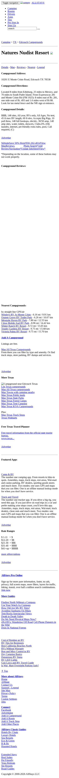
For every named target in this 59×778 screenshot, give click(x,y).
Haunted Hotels (9, 746)
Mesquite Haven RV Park (14, 320)
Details (4, 67)
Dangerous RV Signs (11, 657)
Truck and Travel (9, 497)
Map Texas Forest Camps (14, 400)
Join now (5, 590)
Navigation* (15, 148)
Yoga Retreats (8, 763)
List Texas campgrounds (13, 386)
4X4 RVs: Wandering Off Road (17, 622)
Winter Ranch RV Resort (13, 326)
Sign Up (12, 25)
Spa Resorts (7, 738)
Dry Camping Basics (11, 654)
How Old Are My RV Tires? (15, 608)
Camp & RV (7, 474)
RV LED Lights (9, 660)
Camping (12, 8)
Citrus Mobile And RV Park (15, 323)
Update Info (27, 148)
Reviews (21, 67)
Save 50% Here (17, 143)
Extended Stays (9, 754)
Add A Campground (11, 715)
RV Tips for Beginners (12, 643)
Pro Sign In (13, 22)
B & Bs (5, 743)
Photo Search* (31, 146)
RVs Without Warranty (12, 648)
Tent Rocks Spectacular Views (16, 613)
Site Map (5, 690)
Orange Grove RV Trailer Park (16, 317)
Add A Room (8, 718)
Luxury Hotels (8, 735)
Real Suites (6, 757)
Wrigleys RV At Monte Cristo (16, 314)
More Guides (8, 596)
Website (5, 143)
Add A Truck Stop (10, 721)
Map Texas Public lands (13, 395)
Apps (10, 17)
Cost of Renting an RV (12, 640)
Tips (10, 19)
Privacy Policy (8, 693)
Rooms (11, 11)
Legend (41, 67)
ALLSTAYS (37, 2)
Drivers (11, 14)
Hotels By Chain (9, 732)
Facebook (6, 710)
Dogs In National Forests (13, 627)
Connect (5, 707)
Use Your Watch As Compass (16, 605)
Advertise (6, 137)
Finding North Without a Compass (18, 602)
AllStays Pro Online (11, 575)
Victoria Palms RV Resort (14, 331)
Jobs (3, 701)
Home (4, 679)
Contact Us (6, 685)
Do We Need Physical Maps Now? (18, 619)
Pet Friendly (7, 760)
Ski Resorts (7, 766)
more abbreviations (10, 554)
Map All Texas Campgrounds (16, 349)
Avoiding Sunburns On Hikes (16, 610)
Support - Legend (10, 687)
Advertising (7, 712)
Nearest (31, 67)
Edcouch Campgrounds (31, 42)
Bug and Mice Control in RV (15, 651)
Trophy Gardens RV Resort (15, 328)
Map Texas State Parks (12, 398)
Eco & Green (7, 740)
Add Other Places (10, 724)
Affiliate (5, 682)
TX (15, 42)
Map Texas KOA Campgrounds (17, 406)
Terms (4, 696)
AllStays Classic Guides (13, 729)
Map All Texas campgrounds (15, 389)
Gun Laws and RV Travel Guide (17, 662)
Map (12, 67)
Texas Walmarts (9, 417)
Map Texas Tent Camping (14, 403)
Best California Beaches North (16, 645)
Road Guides (7, 768)
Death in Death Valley (12, 616)
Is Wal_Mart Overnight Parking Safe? (20, 665)
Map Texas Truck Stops (13, 415)
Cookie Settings (9, 699)
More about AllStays (12, 676)
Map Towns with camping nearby (18, 392)
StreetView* (39, 148)
